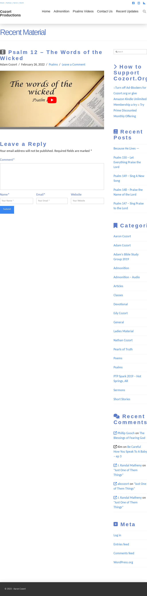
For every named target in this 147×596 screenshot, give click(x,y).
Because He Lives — (126, 148)
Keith (22, 3)
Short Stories (122, 399)
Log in (117, 535)
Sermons (119, 390)
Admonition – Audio (127, 277)
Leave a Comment (73, 64)
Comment (7, 160)
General (119, 322)
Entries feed (121, 544)
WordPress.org (123, 562)
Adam (2, 3)
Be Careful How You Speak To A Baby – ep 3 (130, 451)
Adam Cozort (122, 245)
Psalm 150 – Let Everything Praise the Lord (127, 162)
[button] (144, 2)
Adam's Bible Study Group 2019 (126, 257)
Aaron (15, 3)
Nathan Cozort (123, 340)
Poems (118, 358)
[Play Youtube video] (52, 100)
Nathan (9, 3)
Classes (118, 295)
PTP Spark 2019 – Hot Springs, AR (127, 379)
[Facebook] (133, 3)
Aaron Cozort (122, 236)
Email (40, 194)
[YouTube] (139, 3)
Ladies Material (124, 331)
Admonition (121, 268)
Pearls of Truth (123, 349)
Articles (118, 286)
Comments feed (124, 553)
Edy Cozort (121, 313)
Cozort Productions (10, 13)
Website (76, 194)
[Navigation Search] (143, 15)
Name (4, 194)
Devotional (121, 304)
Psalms (53, 64)
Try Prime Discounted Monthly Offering (129, 110)
